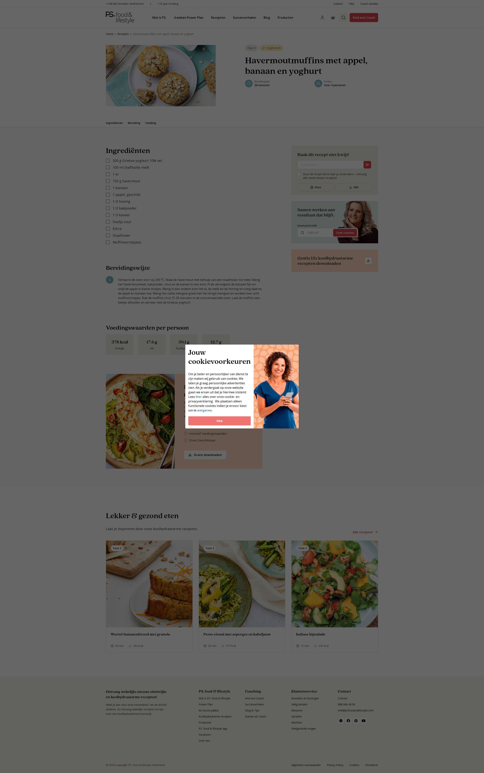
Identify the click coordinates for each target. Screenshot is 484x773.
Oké (219, 421)
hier (199, 397)
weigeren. (205, 410)
